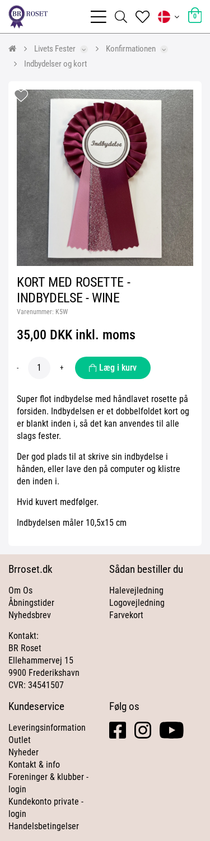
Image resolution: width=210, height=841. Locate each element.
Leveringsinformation (47, 727)
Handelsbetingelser (43, 826)
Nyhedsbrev (29, 615)
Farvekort (126, 615)
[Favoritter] (143, 17)
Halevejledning (136, 590)
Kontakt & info (34, 764)
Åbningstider (31, 602)
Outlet (19, 740)
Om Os (20, 590)
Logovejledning (137, 602)
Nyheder (23, 752)
